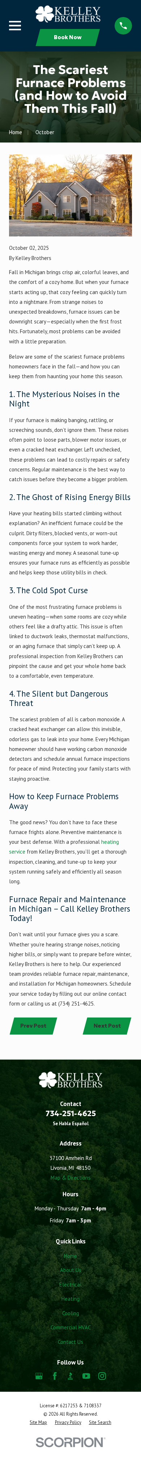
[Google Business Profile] (39, 1376)
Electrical (70, 1284)
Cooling (70, 1313)
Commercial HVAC (71, 1327)
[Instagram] (102, 1376)
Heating (70, 1298)
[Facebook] (55, 1376)
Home (70, 1255)
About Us (70, 1270)
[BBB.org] (70, 1376)
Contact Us (70, 1341)
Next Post (107, 1025)
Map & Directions (71, 1177)
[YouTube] (86, 1376)
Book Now (68, 37)
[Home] (68, 13)
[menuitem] (38, 1422)
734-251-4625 (71, 1113)
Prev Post (33, 1025)
